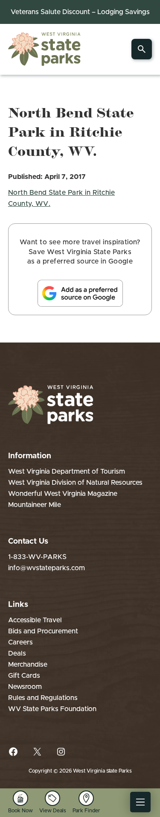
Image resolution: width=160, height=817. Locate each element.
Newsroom (25, 686)
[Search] (141, 49)
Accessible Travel (35, 620)
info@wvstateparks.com (46, 568)
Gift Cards (24, 675)
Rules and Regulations (43, 697)
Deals (17, 653)
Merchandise (27, 664)
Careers (20, 642)
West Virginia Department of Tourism (66, 471)
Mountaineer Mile (34, 504)
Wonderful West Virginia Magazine (62, 493)
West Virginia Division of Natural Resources (75, 482)
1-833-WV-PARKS (37, 556)
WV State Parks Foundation (52, 709)
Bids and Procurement (43, 631)
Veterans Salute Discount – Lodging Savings (80, 12)
